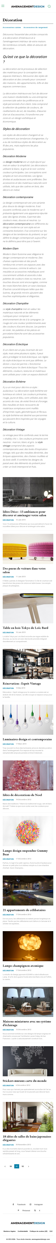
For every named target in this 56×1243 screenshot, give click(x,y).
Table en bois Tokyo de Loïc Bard (25, 628)
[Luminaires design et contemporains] (28, 720)
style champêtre (14, 309)
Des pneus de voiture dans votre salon (24, 570)
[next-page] (28, 1166)
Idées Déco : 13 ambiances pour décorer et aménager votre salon (24, 513)
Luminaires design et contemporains (27, 739)
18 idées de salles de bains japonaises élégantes (27, 1138)
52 (23, 1166)
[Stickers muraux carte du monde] (28, 1061)
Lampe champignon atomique (23, 966)
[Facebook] (13, 1204)
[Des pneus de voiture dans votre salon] (28, 549)
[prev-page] (5, 1166)
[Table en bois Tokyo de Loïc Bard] (28, 608)
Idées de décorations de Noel (22, 795)
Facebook (21, 1204)
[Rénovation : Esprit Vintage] (28, 664)
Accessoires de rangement (36, 27)
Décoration (8, 520)
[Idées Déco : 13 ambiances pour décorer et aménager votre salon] (28, 492)
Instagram (38, 1204)
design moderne (14, 161)
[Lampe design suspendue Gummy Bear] (28, 831)
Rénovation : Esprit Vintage (22, 683)
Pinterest (26, 1210)
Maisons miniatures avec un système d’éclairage (27, 1023)
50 (11, 1166)
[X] (35, 1210)
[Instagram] (30, 1204)
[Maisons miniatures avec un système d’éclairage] (28, 1002)
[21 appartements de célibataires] (28, 890)
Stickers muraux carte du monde (25, 1081)
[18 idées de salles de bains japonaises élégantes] (28, 1117)
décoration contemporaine (16, 223)
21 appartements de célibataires (24, 910)
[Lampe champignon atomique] (28, 946)
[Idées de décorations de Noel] (28, 775)
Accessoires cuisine (12, 27)
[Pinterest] (18, 1210)
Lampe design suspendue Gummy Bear (25, 852)
